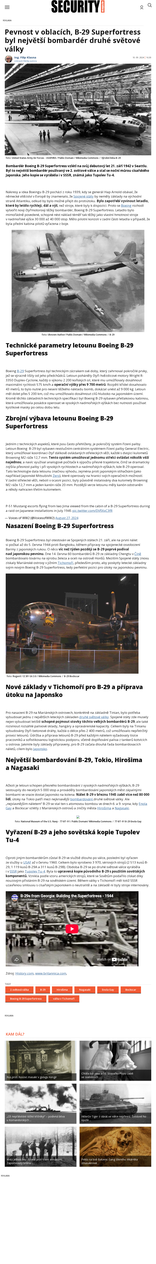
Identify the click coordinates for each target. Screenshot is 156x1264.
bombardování (82, 799)
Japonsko (40, 749)
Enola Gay (108, 989)
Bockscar (130, 989)
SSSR (13, 871)
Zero (56, 475)
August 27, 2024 (66, 518)
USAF (27, 862)
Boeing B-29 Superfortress (26, 998)
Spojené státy (83, 196)
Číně (137, 554)
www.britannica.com (50, 973)
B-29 (20, 371)
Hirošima (104, 808)
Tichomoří (65, 563)
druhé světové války (94, 717)
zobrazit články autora (25, 60)
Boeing (126, 205)
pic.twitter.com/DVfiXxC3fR (92, 510)
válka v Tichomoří (64, 998)
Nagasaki (122, 808)
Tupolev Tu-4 (35, 871)
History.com (24, 973)
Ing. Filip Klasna (25, 57)
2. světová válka (19, 989)
